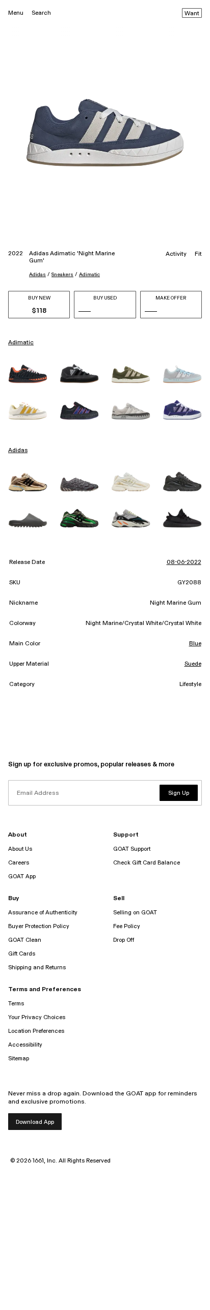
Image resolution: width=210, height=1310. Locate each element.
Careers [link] (18, 863)
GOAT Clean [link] (24, 940)
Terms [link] (16, 1003)
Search (41, 13)
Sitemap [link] (18, 1058)
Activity (176, 254)
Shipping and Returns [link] (37, 967)
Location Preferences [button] (36, 1031)
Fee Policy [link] (126, 926)
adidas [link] (18, 451)
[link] (27, 373)
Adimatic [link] (21, 343)
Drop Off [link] (123, 940)
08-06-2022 (184, 562)
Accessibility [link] (25, 1045)
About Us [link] (20, 849)
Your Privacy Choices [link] (36, 1017)
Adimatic (89, 274)
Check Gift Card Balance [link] (146, 863)
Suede (193, 664)
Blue (195, 644)
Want (192, 14)
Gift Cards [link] (21, 954)
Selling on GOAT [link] (135, 912)
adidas (37, 274)
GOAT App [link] (22, 876)
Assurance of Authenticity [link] (42, 912)
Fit (198, 254)
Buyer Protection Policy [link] (38, 926)
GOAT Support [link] (131, 849)
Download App (35, 1122)
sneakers (62, 274)
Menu (15, 13)
